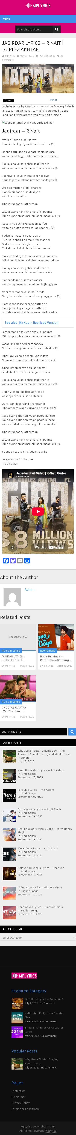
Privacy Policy (20, 1103)
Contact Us (18, 1091)
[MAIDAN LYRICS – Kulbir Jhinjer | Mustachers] (18, 637)
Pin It (53, 100)
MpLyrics (26, 1126)
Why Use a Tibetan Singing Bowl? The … (41, 1061)
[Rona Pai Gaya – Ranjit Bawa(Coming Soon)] (56, 637)
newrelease (47, 650)
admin (29, 589)
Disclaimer (18, 1097)
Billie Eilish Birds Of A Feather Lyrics (44, 1029)
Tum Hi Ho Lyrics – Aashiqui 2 (44, 999)
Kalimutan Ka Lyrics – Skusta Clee (44, 1015)
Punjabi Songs (47, 55)
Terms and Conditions (25, 1109)
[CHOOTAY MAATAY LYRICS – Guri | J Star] (18, 688)
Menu (6, 18)
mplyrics (10, 55)
